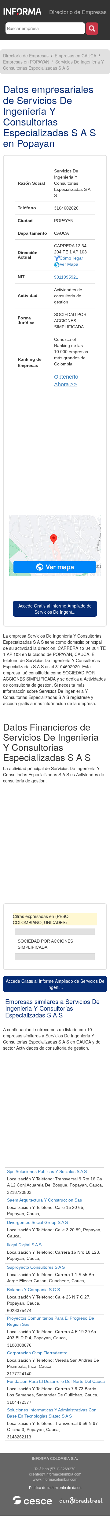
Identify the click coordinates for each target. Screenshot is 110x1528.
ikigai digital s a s (24, 1244)
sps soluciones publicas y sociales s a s (47, 1171)
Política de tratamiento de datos (55, 1488)
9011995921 (66, 277)
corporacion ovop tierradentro (37, 1352)
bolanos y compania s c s (33, 1289)
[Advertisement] (55, 450)
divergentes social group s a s (37, 1222)
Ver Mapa (69, 264)
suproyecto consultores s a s (36, 1267)
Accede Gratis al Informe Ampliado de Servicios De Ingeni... (55, 609)
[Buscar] (92, 28)
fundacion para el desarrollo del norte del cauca (56, 1381)
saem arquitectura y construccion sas (44, 1200)
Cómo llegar (71, 258)
